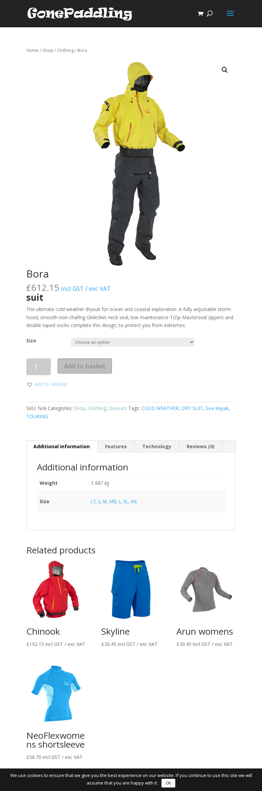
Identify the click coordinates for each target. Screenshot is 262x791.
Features (116, 446)
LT (93, 501)
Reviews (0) (201, 446)
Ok (168, 783)
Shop (47, 50)
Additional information (61, 446)
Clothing (65, 50)
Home (32, 50)
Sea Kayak (217, 408)
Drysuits (118, 408)
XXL (133, 501)
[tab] (62, 446)
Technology (156, 446)
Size (31, 340)
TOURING (37, 416)
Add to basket (84, 366)
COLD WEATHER (160, 408)
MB (112, 501)
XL (125, 501)
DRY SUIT (192, 408)
